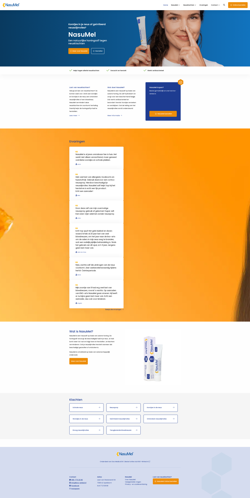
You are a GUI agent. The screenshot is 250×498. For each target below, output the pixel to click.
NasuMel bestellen (165, 114)
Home (165, 5)
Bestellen (99, 51)
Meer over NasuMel (79, 51)
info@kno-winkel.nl (78, 483)
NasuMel (11, 5)
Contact (214, 5)
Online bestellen (239, 5)
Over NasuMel (130, 479)
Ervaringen (204, 5)
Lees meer (73, 115)
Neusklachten (188, 5)
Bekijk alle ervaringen (113, 309)
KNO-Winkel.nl (143, 461)
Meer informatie (113, 115)
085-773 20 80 (77, 480)
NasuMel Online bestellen (167, 481)
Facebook (75, 486)
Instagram (75, 489)
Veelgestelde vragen (133, 482)
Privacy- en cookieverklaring (136, 484)
